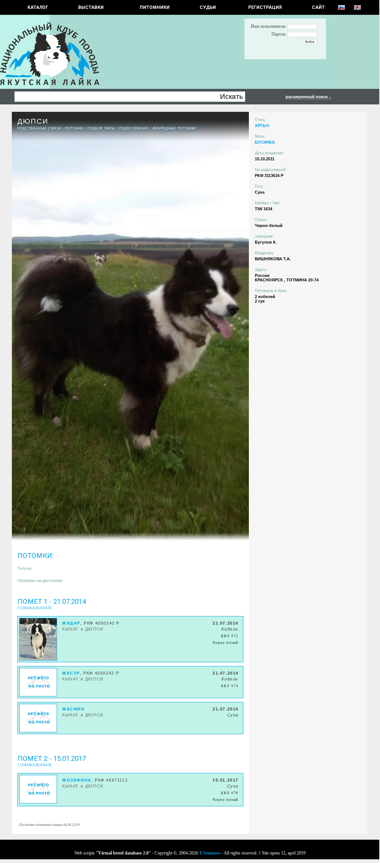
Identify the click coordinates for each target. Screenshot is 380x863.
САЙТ (318, 7)
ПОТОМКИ (74, 128)
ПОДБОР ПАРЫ (101, 128)
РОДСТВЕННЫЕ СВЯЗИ (39, 128)
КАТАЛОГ (37, 7)
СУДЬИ (208, 7)
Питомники (155, 7)
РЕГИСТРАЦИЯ (265, 7)
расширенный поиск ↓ (308, 96)
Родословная (133, 128)
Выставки (91, 7)
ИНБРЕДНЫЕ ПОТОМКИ (174, 128)
